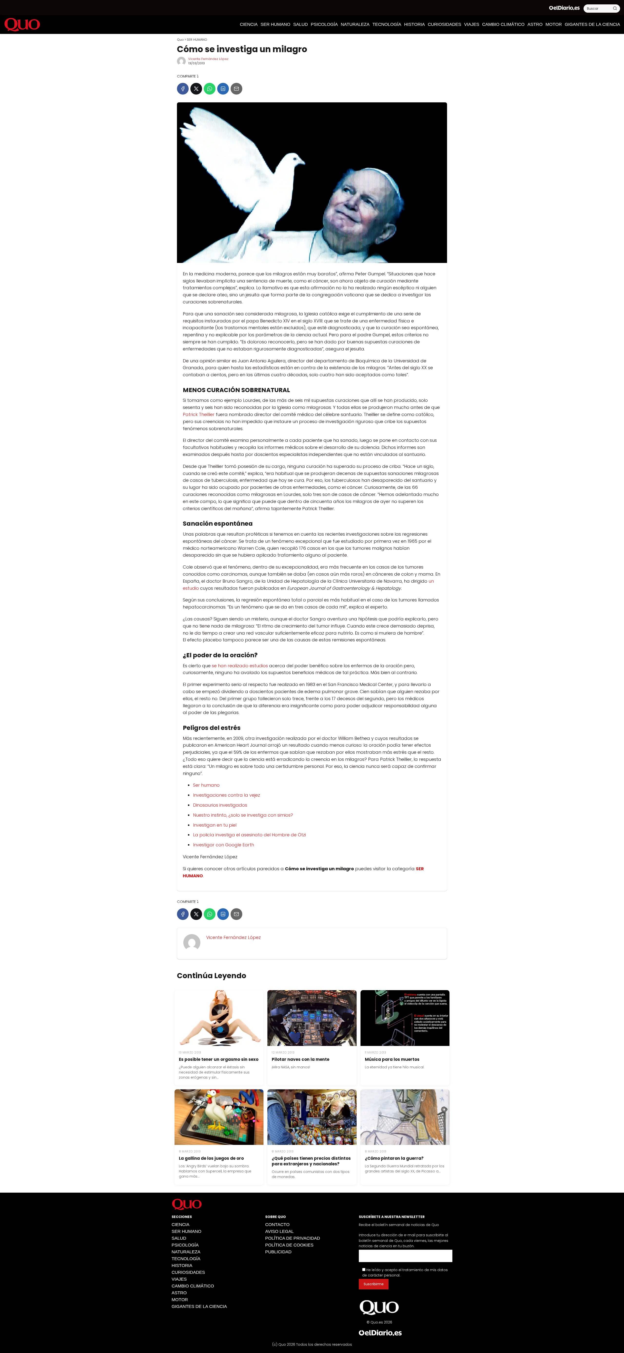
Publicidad (278, 1251)
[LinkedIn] (223, 89)
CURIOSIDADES (444, 24)
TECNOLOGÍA (386, 24)
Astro (535, 24)
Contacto (277, 1224)
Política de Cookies (289, 1245)
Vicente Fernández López (208, 59)
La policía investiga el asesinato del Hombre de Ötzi (249, 835)
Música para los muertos (392, 1059)
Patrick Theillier (198, 414)
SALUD (300, 24)
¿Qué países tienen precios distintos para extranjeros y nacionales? (311, 1161)
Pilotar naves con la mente (300, 1059)
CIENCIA (249, 24)
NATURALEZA (355, 24)
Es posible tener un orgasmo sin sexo (218, 1059)
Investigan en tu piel (214, 825)
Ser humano (206, 785)
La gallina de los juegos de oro (211, 1158)
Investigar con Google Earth (223, 845)
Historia (414, 24)
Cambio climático (503, 24)
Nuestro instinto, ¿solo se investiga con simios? (243, 815)
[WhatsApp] (209, 89)
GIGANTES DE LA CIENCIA (592, 24)
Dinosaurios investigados (220, 805)
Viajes (471, 24)
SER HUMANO (275, 24)
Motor (554, 24)
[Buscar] (615, 8)
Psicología (324, 24)
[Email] (236, 89)
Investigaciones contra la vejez (226, 795)
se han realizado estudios (240, 666)
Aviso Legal (279, 1231)
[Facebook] (183, 89)
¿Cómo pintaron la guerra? (394, 1158)
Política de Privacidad (292, 1238)
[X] (196, 89)
